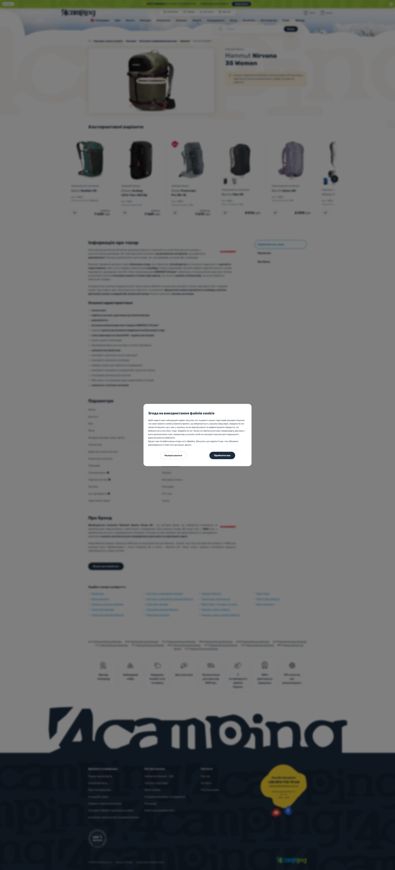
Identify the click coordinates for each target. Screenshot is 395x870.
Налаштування (173, 455)
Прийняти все (222, 455)
